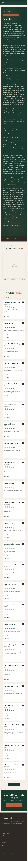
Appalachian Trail (11, 92)
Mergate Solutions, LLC (11, 853)
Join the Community (13, 805)
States (4, 11)
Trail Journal (4, 835)
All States (8, 230)
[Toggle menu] (25, 2)
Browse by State (5, 833)
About (3, 838)
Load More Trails (14, 784)
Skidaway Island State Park (16, 33)
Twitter (5, 845)
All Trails (4, 831)
